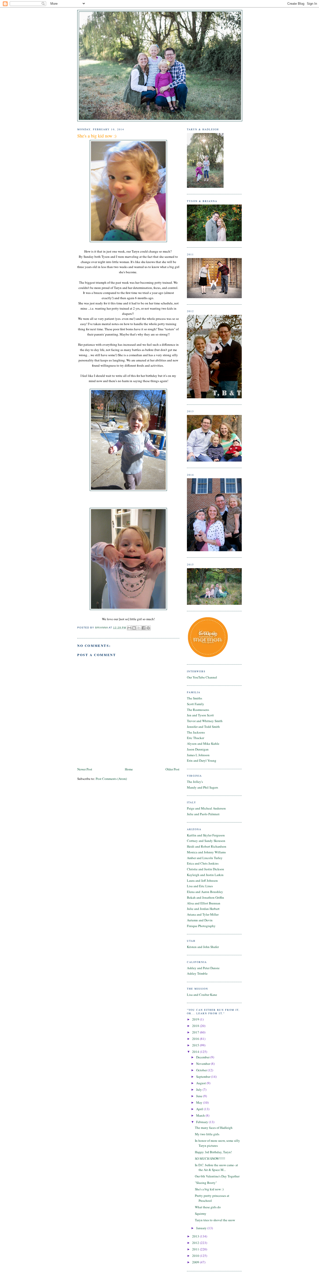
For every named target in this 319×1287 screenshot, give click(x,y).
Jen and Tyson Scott (200, 715)
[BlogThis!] (134, 627)
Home (129, 769)
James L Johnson (198, 755)
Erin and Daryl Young (201, 760)
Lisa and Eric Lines (200, 886)
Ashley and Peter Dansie (203, 968)
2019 (196, 1019)
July (199, 1089)
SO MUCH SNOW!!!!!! (210, 1158)
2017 (196, 1032)
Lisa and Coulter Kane (202, 994)
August (201, 1083)
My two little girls (207, 1134)
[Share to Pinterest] (148, 627)
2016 (196, 1038)
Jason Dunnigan (198, 749)
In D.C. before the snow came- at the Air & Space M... (216, 1167)
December (203, 1057)
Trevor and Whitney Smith (205, 721)
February (202, 1122)
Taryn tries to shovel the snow (215, 1220)
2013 (196, 1236)
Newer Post (84, 769)
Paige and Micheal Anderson (206, 808)
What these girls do (208, 1207)
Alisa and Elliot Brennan (203, 903)
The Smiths (194, 698)
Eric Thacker (195, 738)
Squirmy (200, 1213)
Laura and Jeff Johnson (202, 880)
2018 (196, 1025)
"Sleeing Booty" (206, 1182)
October (202, 1070)
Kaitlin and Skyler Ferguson (206, 835)
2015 (196, 1045)
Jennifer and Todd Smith (203, 726)
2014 (196, 1051)
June (199, 1096)
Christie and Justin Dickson (205, 869)
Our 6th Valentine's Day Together (217, 1176)
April (200, 1109)
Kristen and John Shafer (203, 947)
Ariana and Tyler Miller (203, 914)
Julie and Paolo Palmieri (203, 814)
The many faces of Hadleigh (214, 1127)
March (201, 1115)
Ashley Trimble (197, 973)
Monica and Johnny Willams (206, 852)
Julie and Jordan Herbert (203, 908)
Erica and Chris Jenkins (203, 863)
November (203, 1063)
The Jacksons (196, 732)
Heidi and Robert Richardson (206, 846)
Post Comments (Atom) (111, 778)
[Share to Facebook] (143, 627)
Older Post (172, 769)
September (203, 1076)
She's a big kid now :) (209, 1189)
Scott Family (195, 704)
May (199, 1102)
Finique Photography (201, 926)
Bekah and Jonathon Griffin (205, 897)
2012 (196, 1242)
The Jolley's (195, 781)
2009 (196, 1262)
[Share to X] (138, 627)
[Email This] (129, 627)
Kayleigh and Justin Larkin (205, 875)
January (201, 1228)
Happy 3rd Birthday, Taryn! (213, 1152)
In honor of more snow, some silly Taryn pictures (217, 1143)
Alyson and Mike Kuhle (203, 743)
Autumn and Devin (200, 920)
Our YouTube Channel (202, 677)
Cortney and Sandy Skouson (206, 840)
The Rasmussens (198, 709)
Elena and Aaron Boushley (205, 891)
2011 (196, 1249)
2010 (196, 1255)
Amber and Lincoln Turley (205, 858)
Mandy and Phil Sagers (202, 787)
